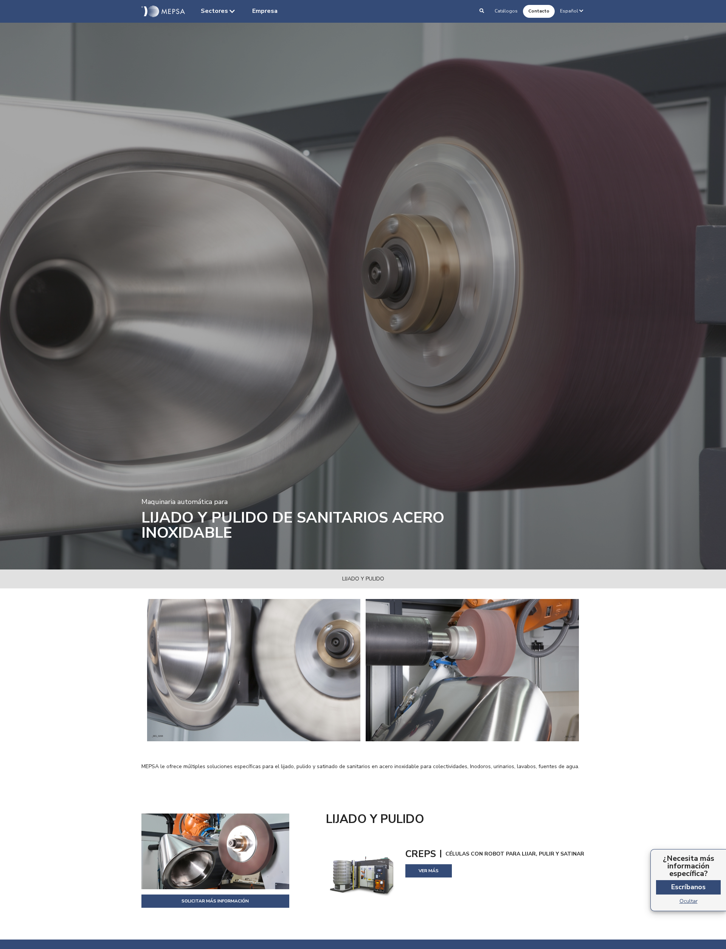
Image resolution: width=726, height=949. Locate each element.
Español (569, 11)
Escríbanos (688, 886)
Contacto (538, 11)
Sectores (214, 11)
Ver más (429, 871)
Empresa (265, 11)
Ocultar (688, 901)
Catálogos (506, 11)
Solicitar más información (215, 901)
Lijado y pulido (363, 578)
